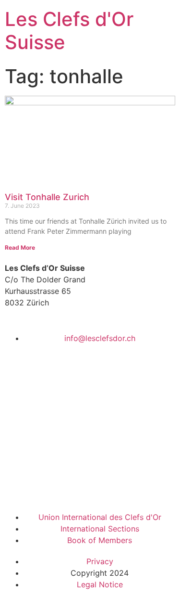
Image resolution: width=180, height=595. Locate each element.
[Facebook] (17, 487)
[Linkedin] (43, 487)
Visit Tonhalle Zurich (47, 197)
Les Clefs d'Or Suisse (69, 30)
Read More (20, 247)
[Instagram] (70, 487)
